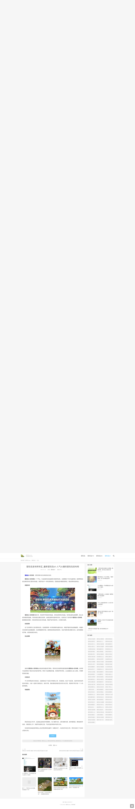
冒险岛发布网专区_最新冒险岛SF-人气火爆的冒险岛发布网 (52, 567)
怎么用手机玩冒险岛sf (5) (108, 667)
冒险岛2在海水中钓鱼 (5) (100, 687)
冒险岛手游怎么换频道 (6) (108, 652)
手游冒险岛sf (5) (100, 669)
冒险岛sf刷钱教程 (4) (91, 723)
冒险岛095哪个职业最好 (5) (108, 670)
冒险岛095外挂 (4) (108, 700)
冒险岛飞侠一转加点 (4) (100, 720)
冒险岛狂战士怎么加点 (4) (108, 717)
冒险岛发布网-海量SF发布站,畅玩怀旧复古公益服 (71, 750)
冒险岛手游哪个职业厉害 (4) (108, 710)
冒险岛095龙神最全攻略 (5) (91, 672)
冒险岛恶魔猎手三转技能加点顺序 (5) (91, 667)
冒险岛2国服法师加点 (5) (91, 682)
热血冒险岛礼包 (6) (108, 659)
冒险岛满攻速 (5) (91, 679)
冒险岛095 (99, 556)
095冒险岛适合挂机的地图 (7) (91, 649)
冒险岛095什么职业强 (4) (108, 695)
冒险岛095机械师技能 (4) (100, 717)
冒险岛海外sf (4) (91, 712)
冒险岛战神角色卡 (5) (91, 675)
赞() (53, 735)
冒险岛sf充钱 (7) (91, 646)
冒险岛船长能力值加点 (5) (108, 682)
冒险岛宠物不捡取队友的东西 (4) (108, 712)
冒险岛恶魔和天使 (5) (100, 672)
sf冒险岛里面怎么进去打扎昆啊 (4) (100, 715)
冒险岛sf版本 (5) (108, 674)
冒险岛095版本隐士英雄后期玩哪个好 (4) (91, 710)
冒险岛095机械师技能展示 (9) (91, 639)
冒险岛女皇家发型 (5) (100, 677)
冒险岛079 (91, 556)
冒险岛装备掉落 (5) (108, 680)
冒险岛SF (108, 556)
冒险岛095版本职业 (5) (108, 672)
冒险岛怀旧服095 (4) (91, 717)
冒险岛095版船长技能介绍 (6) (100, 654)
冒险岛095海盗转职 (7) (100, 647)
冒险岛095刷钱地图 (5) (108, 685)
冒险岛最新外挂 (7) (100, 649)
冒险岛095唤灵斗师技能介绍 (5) (100, 680)
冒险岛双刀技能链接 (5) (108, 664)
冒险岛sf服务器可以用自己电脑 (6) (100, 652)
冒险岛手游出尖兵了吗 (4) (108, 705)
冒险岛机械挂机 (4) (100, 700)
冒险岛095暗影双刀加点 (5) (100, 667)
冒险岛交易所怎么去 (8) (91, 642)
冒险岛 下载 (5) (108, 687)
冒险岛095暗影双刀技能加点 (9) (100, 639)
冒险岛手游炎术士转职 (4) (91, 702)
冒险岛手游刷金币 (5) (100, 692)
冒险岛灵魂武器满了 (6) (100, 664)
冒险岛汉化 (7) (100, 641)
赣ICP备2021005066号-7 (67, 802)
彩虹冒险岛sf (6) (100, 656)
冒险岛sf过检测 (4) (108, 707)
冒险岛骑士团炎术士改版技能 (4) (108, 720)
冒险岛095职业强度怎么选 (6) (91, 657)
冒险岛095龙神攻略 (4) (100, 695)
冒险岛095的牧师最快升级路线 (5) (91, 677)
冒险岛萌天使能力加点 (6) (91, 652)
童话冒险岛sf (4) (100, 707)
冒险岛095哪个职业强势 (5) (91, 685)
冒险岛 (83, 556)
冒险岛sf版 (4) (91, 707)
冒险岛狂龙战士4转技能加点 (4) (100, 697)
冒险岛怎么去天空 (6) (91, 664)
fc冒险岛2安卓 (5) (91, 690)
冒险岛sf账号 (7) (91, 644)
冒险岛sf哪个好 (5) (91, 670)
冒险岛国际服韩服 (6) (108, 662)
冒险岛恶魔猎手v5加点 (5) (100, 690)
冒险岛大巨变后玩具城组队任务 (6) (108, 654)
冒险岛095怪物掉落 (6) (91, 662)
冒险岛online (22, 556)
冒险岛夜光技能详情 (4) (108, 697)
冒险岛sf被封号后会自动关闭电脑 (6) (108, 657)
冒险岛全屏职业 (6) (91, 659)
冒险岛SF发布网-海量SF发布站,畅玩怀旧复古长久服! (35, 750)
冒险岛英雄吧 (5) (91, 687)
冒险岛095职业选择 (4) (100, 712)
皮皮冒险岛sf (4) (91, 694)
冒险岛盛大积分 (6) (91, 654)
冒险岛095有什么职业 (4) (100, 705)
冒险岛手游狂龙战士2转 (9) (108, 639)
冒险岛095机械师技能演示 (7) (108, 647)
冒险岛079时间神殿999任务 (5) (108, 690)
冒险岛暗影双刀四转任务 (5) (100, 682)
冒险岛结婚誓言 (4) (91, 705)
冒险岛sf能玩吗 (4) (100, 710)
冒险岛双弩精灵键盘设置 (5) (108, 692)
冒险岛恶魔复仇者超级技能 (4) (108, 715)
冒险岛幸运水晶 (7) (108, 642)
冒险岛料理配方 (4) (91, 715)
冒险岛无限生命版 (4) (108, 702)
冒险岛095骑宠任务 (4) (91, 720)
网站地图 (73, 804)
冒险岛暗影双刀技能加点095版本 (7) (108, 644)
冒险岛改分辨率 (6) (100, 659)
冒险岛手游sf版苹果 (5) (91, 692)
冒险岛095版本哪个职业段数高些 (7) (100, 644)
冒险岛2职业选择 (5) (108, 677)
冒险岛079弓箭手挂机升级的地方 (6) (100, 662)
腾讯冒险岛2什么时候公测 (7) (108, 649)
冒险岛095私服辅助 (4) (100, 702)
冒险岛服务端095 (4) (91, 697)
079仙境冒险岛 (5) (100, 675)
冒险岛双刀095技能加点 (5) (100, 685)
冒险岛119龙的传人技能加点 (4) (91, 700)
